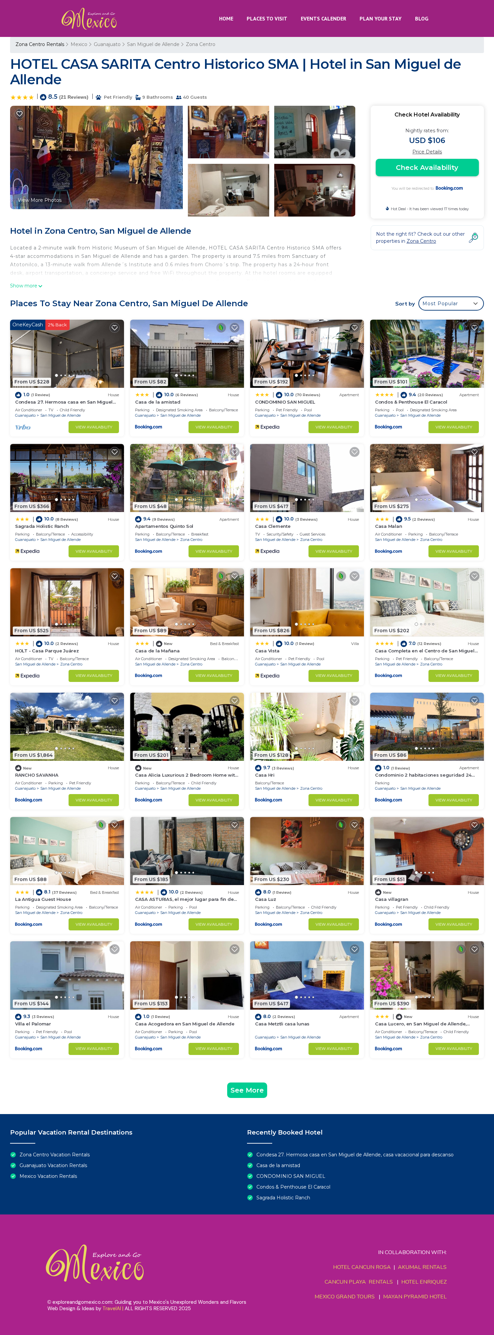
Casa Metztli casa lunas (282, 1023)
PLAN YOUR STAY (381, 18)
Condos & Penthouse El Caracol (411, 402)
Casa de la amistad (157, 402)
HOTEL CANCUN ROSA (362, 1267)
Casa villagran (391, 899)
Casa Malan (388, 526)
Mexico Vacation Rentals (48, 1176)
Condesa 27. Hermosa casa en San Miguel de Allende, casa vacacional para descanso (355, 1155)
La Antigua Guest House (43, 899)
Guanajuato (107, 44)
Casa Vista (267, 650)
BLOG (421, 18)
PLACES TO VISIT (267, 18)
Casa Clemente (273, 526)
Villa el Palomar (33, 1023)
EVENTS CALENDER (323, 18)
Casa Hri (265, 775)
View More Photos (39, 200)
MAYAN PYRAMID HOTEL (413, 1296)
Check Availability (427, 168)
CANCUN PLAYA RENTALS (359, 1282)
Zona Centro (200, 44)
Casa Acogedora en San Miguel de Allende (185, 1023)
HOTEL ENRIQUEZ (424, 1282)
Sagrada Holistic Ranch (42, 526)
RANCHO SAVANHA (36, 775)
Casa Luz (265, 899)
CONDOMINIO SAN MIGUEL (285, 402)
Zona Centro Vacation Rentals (54, 1155)
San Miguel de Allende (153, 44)
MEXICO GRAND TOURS (345, 1296)
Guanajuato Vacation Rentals (53, 1165)
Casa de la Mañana (157, 650)
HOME (226, 18)
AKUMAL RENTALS (422, 1267)
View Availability (94, 427)
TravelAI (111, 1308)
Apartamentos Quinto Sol (164, 526)
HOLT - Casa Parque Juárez (47, 650)
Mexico (79, 44)
